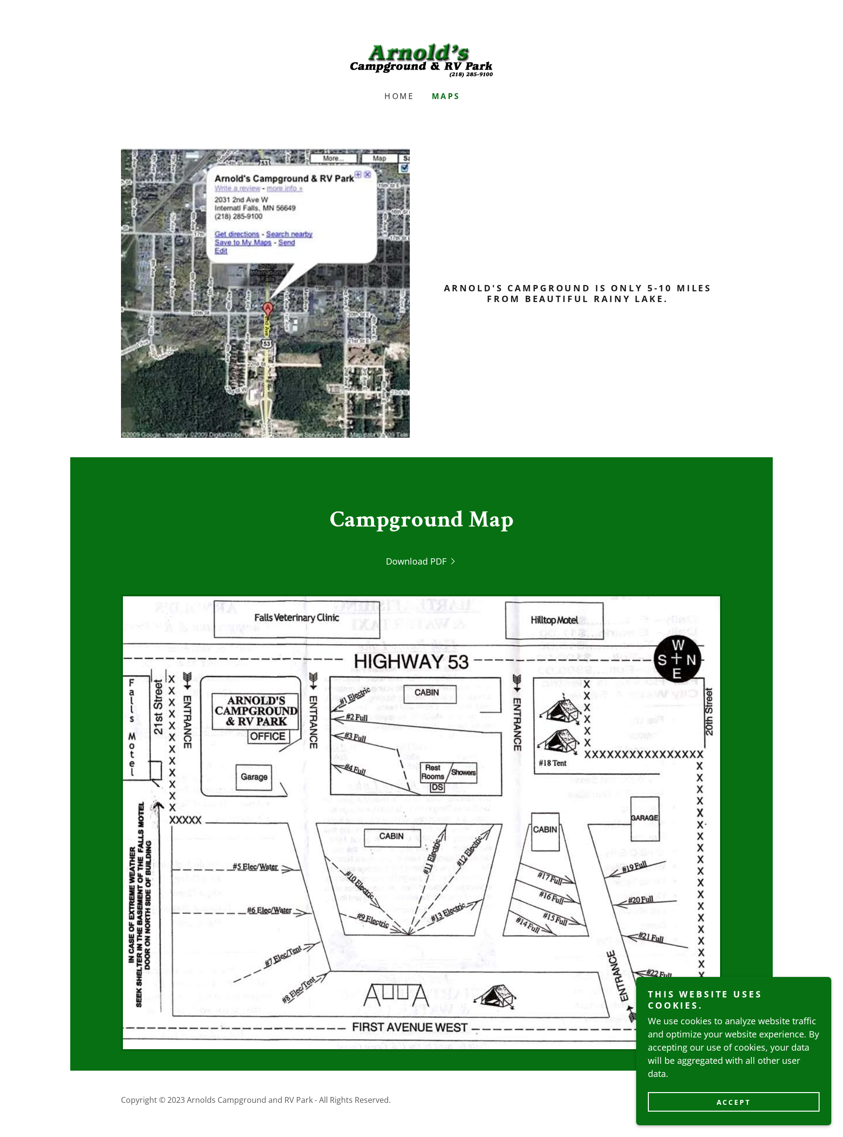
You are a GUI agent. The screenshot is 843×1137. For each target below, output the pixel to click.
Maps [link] (446, 96)
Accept (734, 1102)
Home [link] (399, 96)
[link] (421, 59)
